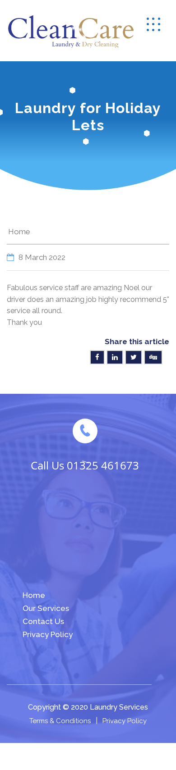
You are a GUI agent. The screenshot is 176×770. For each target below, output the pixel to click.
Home (19, 231)
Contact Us (43, 621)
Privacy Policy (48, 634)
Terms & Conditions (60, 721)
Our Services (46, 608)
